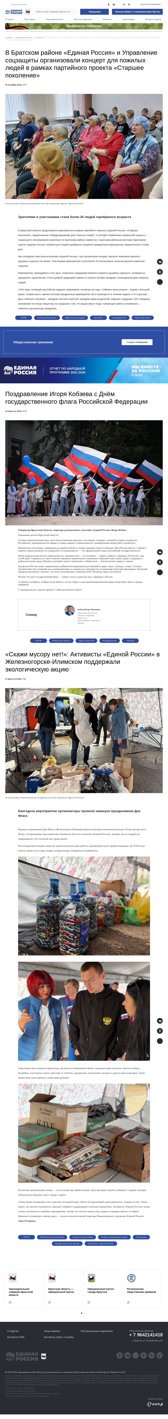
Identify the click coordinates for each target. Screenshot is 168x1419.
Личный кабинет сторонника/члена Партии (137, 12)
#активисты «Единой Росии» (101, 1243)
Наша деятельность (54, 19)
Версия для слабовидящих (150, 4)
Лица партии (29, 19)
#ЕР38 (24, 318)
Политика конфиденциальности (20, 1391)
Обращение (95, 12)
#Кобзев (130, 641)
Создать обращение (137, 342)
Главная (8, 37)
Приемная (107, 19)
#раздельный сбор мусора (67, 1243)
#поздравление (110, 641)
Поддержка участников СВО (84, 26)
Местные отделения (83, 19)
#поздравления (119, 318)
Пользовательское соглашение (20, 1388)
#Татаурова (141, 1237)
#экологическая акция (83, 1237)
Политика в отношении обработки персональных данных (32, 1393)
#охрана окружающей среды (114, 1237)
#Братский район (142, 318)
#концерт (98, 318)
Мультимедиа (128, 19)
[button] (81, 1313)
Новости (39, 37)
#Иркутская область (61, 641)
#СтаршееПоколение (47, 318)
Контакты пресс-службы (59, 1337)
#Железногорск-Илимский (52, 1237)
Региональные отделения (97, 1331)
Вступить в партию (153, 19)
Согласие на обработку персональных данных (27, 1396)
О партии (9, 19)
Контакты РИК (15, 1337)
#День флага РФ (86, 641)
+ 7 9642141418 (146, 1334)
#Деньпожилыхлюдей (75, 318)
